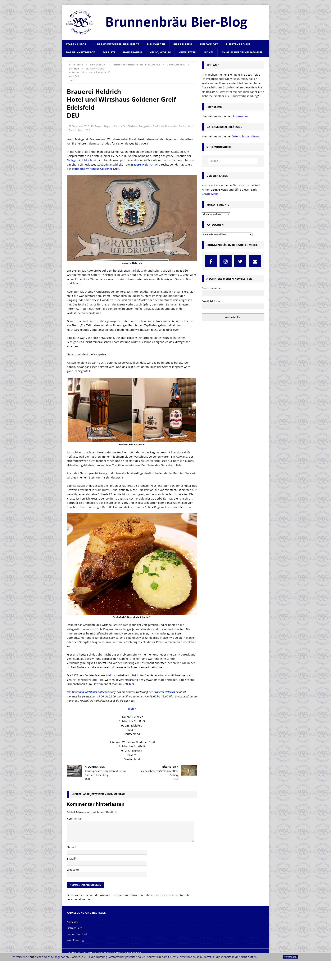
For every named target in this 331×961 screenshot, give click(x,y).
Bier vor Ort (209, 44)
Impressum (240, 116)
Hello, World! (160, 52)
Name (71, 847)
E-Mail (71, 858)
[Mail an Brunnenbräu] (255, 261)
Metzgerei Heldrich (79, 160)
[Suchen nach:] (233, 161)
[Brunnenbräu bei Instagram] (226, 261)
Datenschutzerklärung (246, 136)
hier (131, 684)
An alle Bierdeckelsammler (242, 52)
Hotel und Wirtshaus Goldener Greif (95, 169)
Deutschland (176, 64)
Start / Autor (76, 44)
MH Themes (134, 952)
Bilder (132, 709)
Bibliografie (156, 44)
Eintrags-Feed (74, 928)
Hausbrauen (132, 52)
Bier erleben (182, 44)
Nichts (209, 52)
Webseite (73, 869)
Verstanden (290, 956)
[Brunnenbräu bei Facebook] (211, 261)
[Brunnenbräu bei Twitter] (240, 261)
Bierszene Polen (238, 44)
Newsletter (187, 52)
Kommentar (74, 818)
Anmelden (73, 922)
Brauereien (171, 126)
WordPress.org (75, 940)
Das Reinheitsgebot (80, 52)
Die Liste (109, 52)
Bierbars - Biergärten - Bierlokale (136, 64)
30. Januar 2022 (80, 126)
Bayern (99, 126)
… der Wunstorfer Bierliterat (116, 44)
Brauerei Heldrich (141, 164)
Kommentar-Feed (77, 934)
